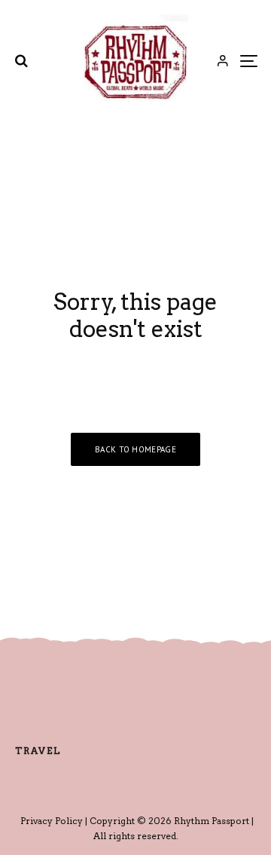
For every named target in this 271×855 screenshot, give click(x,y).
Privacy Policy (51, 820)
